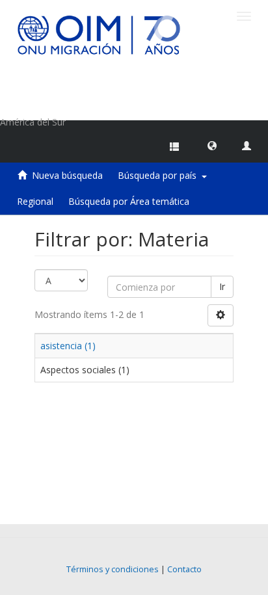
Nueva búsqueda (67, 175)
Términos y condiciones (112, 569)
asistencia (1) (68, 345)
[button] (212, 145)
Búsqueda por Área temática (128, 201)
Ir (222, 286)
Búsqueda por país (160, 175)
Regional (35, 201)
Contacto (184, 569)
